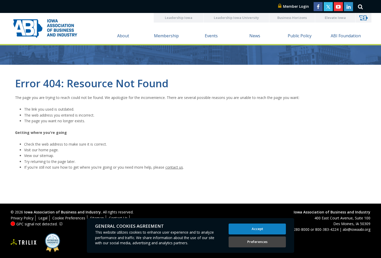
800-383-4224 (326, 229)
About (123, 36)
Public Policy (300, 36)
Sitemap (97, 218)
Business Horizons (292, 17)
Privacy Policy (22, 218)
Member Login (295, 6)
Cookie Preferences (68, 218)
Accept (257, 228)
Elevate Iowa (335, 17)
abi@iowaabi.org (356, 229)
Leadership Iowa (178, 17)
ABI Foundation (346, 36)
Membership (166, 36)
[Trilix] (24, 242)
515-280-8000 (297, 229)
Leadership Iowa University (236, 17)
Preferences (257, 241)
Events (211, 36)
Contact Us (118, 218)
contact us (174, 167)
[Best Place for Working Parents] (49, 242)
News (254, 36)
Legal (42, 218)
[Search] (360, 6)
